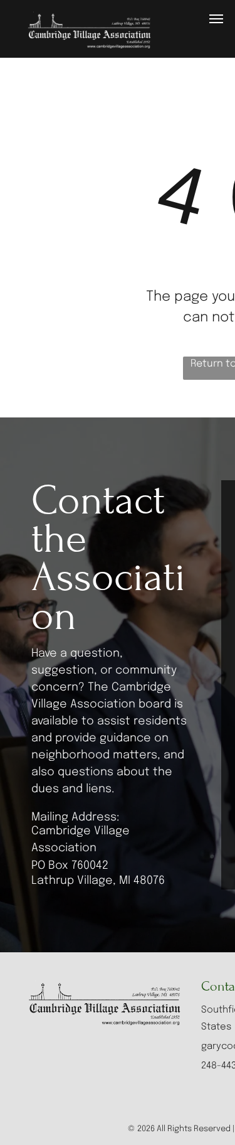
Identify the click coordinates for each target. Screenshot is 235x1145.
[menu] (216, 18)
